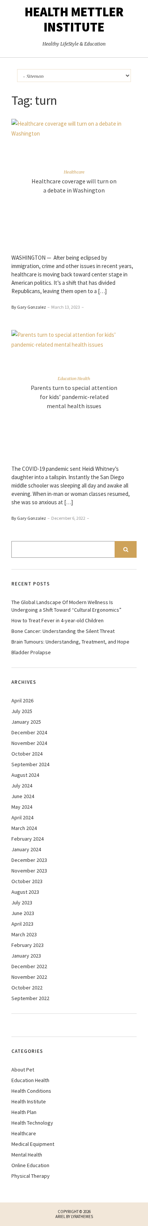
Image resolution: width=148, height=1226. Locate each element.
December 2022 (29, 966)
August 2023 (25, 891)
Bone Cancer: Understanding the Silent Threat (63, 631)
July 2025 (21, 711)
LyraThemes (82, 1216)
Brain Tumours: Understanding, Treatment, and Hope (70, 641)
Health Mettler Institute (74, 19)
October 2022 (27, 987)
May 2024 (21, 806)
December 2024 (29, 732)
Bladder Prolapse (31, 652)
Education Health (74, 378)
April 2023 (22, 923)
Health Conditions (31, 1090)
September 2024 (30, 764)
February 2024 (27, 838)
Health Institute (28, 1101)
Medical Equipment (32, 1144)
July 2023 (21, 902)
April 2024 (22, 817)
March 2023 (24, 934)
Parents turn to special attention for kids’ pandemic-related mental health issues (74, 397)
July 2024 (21, 785)
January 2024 (26, 849)
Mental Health (26, 1154)
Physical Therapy (30, 1175)
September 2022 (30, 998)
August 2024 (25, 775)
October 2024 (27, 753)
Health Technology (32, 1122)
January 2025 (26, 721)
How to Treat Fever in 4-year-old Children (57, 620)
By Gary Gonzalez (28, 307)
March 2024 (24, 828)
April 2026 (22, 700)
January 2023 (26, 955)
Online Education (30, 1165)
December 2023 (29, 860)
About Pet (22, 1069)
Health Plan (23, 1112)
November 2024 (29, 743)
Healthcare (74, 172)
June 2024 (22, 796)
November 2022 (29, 977)
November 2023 (29, 870)
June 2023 (22, 913)
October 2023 (27, 881)
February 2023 (27, 945)
